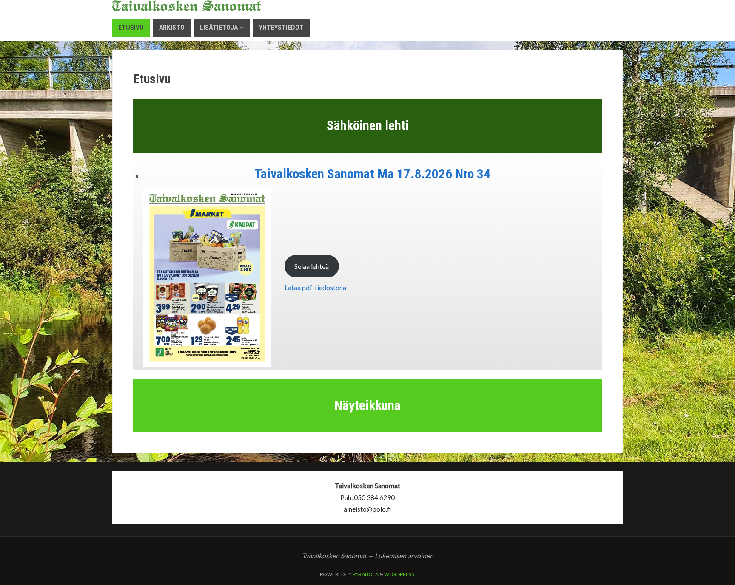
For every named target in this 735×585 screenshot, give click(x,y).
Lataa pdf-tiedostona (315, 287)
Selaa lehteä (311, 266)
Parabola (366, 574)
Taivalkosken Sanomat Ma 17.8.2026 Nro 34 (372, 174)
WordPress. (399, 574)
